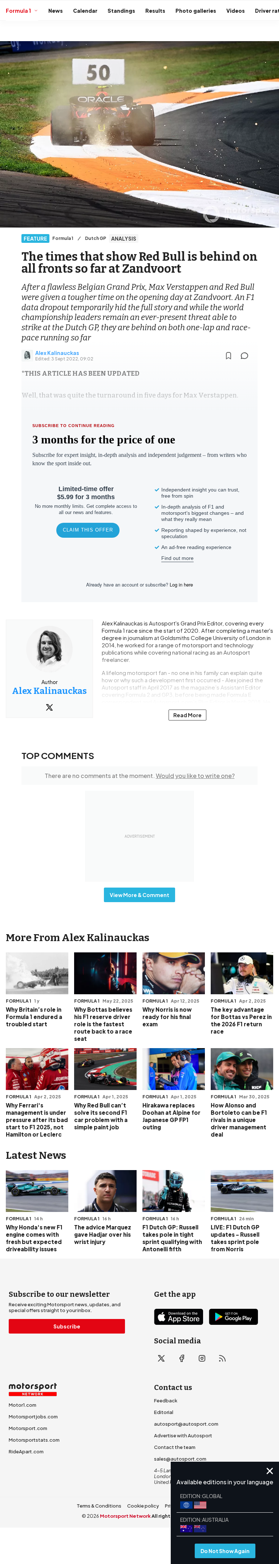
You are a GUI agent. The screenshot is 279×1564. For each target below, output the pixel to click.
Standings (121, 10)
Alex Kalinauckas (57, 352)
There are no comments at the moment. (140, 775)
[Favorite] (228, 355)
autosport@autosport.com (186, 1424)
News (55, 10)
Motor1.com (22, 1405)
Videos (235, 10)
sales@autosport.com (180, 1459)
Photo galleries (195, 10)
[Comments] (247, 355)
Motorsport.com (28, 1428)
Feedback (165, 1400)
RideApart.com (26, 1451)
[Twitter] (49, 707)
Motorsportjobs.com (33, 1416)
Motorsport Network (125, 1516)
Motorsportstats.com (34, 1440)
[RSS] (222, 1358)
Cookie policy (143, 1506)
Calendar (85, 10)
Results (155, 10)
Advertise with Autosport (183, 1435)
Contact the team (174, 1447)
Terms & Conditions (99, 1506)
